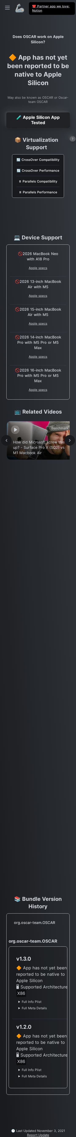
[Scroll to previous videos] (6, 440)
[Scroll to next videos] (69, 440)
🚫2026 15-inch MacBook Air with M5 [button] (38, 312)
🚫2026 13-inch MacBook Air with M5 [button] (38, 284)
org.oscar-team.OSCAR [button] (34, 922)
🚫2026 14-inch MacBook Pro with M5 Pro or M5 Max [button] (38, 342)
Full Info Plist (31, 1002)
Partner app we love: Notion (50, 8)
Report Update (38, 1135)
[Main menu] (7, 7)
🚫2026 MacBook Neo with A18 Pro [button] (38, 256)
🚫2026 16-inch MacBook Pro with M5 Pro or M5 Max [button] (38, 375)
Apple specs (38, 268)
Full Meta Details (34, 1008)
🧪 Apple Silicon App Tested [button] (38, 120)
